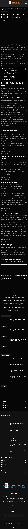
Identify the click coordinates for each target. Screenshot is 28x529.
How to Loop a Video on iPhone (17, 358)
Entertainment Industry (12, 259)
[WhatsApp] (16, 24)
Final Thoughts (6, 79)
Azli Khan (6, 20)
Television (19, 261)
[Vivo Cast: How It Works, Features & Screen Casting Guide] (5, 343)
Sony (15, 261)
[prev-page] (2, 349)
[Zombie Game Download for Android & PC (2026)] (5, 377)
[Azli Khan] (2, 20)
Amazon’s (23, 90)
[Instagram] (9, 515)
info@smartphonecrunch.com (16, 505)
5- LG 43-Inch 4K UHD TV (10, 77)
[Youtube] (22, 515)
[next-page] (4, 349)
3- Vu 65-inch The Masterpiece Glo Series (13, 74)
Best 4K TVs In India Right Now (10, 70)
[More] (19, 24)
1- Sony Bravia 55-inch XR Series (11, 72)
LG (23, 259)
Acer (6, 259)
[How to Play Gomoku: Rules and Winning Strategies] (5, 366)
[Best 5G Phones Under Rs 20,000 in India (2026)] (5, 333)
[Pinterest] (13, 24)
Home (2, 8)
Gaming (19, 259)
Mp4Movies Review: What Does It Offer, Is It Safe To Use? (21, 277)
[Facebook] (7, 24)
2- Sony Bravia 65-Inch (9, 73)
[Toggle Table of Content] (23, 69)
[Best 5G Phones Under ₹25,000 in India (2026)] (5, 323)
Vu (22, 261)
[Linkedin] (12, 515)
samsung (10, 261)
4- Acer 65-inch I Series (9, 76)
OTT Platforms (4, 261)
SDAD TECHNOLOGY (18, 523)
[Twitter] (10, 24)
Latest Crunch (7, 8)
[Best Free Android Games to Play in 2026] (5, 451)
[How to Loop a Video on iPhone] (5, 360)
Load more (13, 381)
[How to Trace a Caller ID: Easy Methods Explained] (5, 372)
